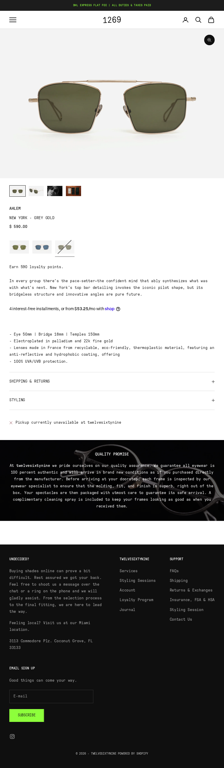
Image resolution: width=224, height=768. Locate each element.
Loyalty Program (136, 600)
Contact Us (181, 619)
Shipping (179, 581)
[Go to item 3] (55, 191)
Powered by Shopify (133, 753)
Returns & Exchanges (191, 590)
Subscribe (27, 715)
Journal (127, 610)
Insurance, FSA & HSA (192, 600)
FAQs (174, 571)
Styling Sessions (138, 581)
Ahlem (15, 209)
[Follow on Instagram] (12, 736)
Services (129, 571)
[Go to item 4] (73, 191)
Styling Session (187, 610)
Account (127, 590)
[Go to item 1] (17, 191)
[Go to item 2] (36, 191)
